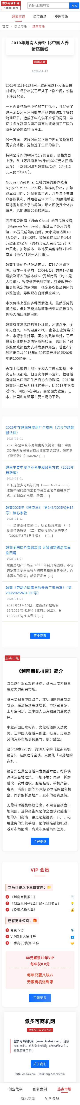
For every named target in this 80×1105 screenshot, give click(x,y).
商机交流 (28, 1098)
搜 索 (74, 5)
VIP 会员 (52, 1098)
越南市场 (18, 16)
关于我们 (40, 1064)
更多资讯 (40, 635)
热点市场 (64, 1089)
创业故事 (15, 1089)
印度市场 (40, 16)
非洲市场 (61, 16)
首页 (5, 26)
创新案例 (40, 1089)
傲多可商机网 (40, 1021)
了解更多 (40, 841)
